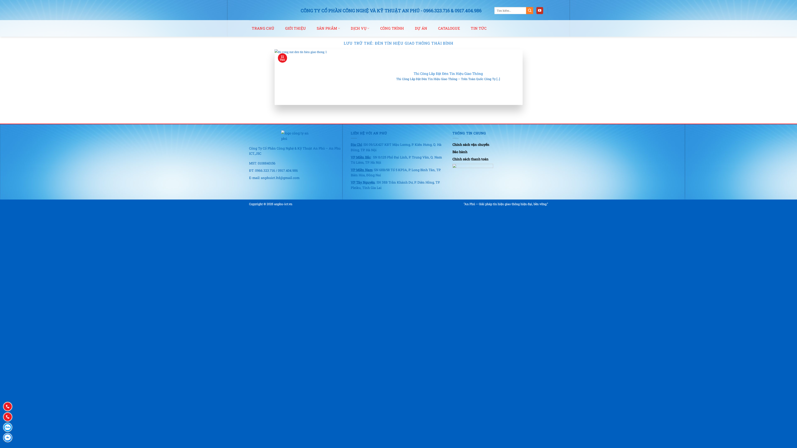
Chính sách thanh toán (470, 159)
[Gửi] (529, 10)
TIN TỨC (479, 28)
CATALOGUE (449, 28)
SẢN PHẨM (327, 28)
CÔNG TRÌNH (392, 28)
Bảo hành (459, 152)
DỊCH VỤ (358, 28)
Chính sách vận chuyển (470, 144)
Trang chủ (263, 28)
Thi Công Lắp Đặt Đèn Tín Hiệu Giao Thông (448, 73)
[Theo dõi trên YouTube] (539, 10)
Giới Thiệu (295, 28)
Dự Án (421, 28)
